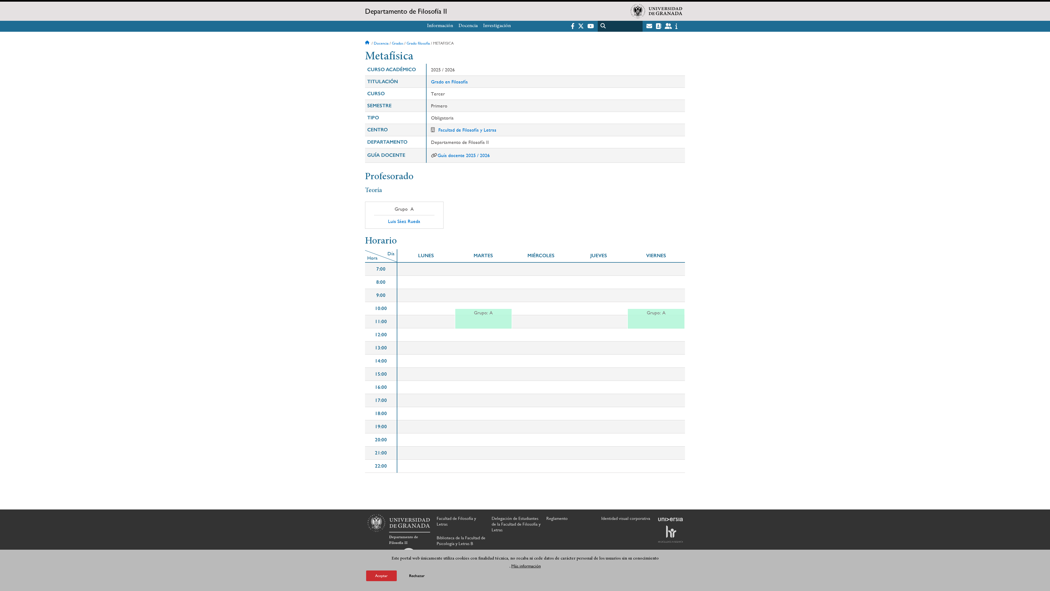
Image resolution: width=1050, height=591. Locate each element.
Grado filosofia (418, 43)
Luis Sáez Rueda (404, 221)
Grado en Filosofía (449, 82)
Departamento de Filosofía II (406, 11)
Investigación (497, 26)
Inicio (368, 43)
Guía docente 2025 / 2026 (464, 155)
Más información (526, 566)
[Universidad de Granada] (656, 11)
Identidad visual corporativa (625, 518)
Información (440, 26)
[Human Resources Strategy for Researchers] (670, 534)
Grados (397, 43)
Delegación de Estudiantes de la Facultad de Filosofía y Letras (516, 524)
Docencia (468, 26)
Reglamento (557, 518)
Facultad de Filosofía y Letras (467, 130)
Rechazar (417, 575)
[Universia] (670, 519)
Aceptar (381, 575)
